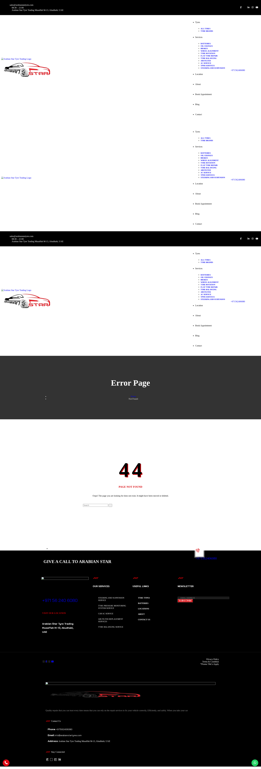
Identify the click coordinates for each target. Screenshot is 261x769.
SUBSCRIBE (185, 600)
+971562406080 (238, 70)
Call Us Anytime (52, 596)
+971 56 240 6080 (60, 600)
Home (133, 396)
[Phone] (6, 762)
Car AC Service (105, 614)
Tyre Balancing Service (110, 627)
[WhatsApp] (254, 762)
